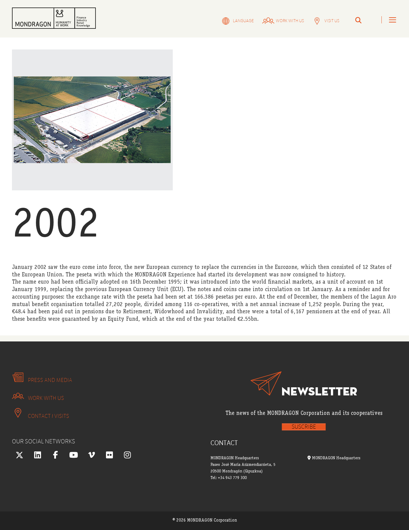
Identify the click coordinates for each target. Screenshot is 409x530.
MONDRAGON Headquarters (335, 458)
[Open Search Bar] (358, 20)
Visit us (331, 20)
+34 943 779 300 (232, 478)
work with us (290, 20)
